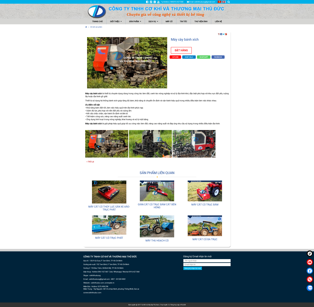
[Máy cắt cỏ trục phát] (109, 225)
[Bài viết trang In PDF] (219, 34)
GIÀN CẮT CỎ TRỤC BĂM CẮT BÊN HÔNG (157, 206)
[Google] (155, 2)
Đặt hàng (181, 50)
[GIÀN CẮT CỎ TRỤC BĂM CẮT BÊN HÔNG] (157, 191)
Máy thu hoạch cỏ (157, 240)
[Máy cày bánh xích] (127, 62)
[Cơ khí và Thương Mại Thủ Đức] (86, 27)
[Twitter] (151, 2)
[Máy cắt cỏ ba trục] (205, 225)
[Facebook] (147, 2)
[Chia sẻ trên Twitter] (224, 34)
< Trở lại (90, 162)
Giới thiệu (115, 21)
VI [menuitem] (219, 2)
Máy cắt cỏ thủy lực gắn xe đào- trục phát (109, 208)
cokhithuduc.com (95, 293)
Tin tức (183, 21)
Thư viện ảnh (201, 21)
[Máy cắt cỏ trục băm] (205, 191)
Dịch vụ (152, 21)
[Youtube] (158, 2)
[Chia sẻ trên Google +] (226, 34)
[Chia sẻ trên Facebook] (221, 34)
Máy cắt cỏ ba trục (204, 239)
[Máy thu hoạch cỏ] (157, 226)
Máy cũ (169, 21)
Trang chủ (97, 21)
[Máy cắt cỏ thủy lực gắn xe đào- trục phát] (109, 192)
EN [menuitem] (224, 2)
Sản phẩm (134, 21)
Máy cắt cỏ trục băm (204, 204)
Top (308, 298)
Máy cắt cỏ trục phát (109, 238)
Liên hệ (218, 21)
